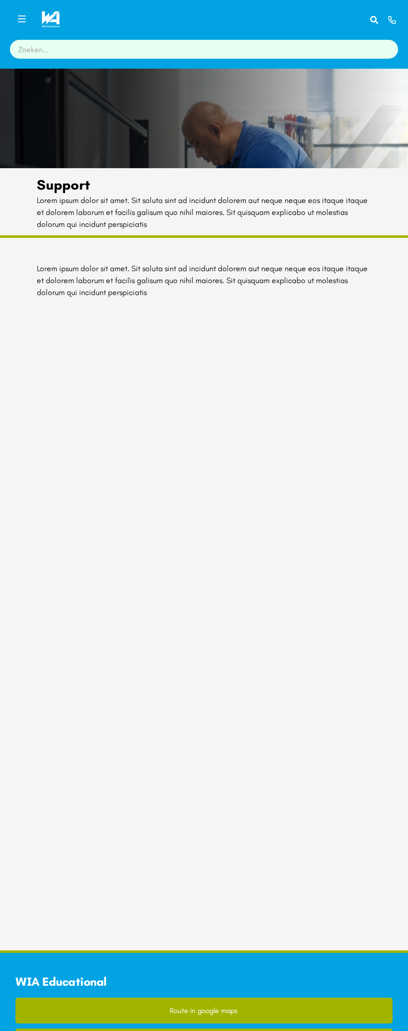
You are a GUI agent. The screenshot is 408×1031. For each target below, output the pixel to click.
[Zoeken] (374, 20)
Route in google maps (203, 1010)
